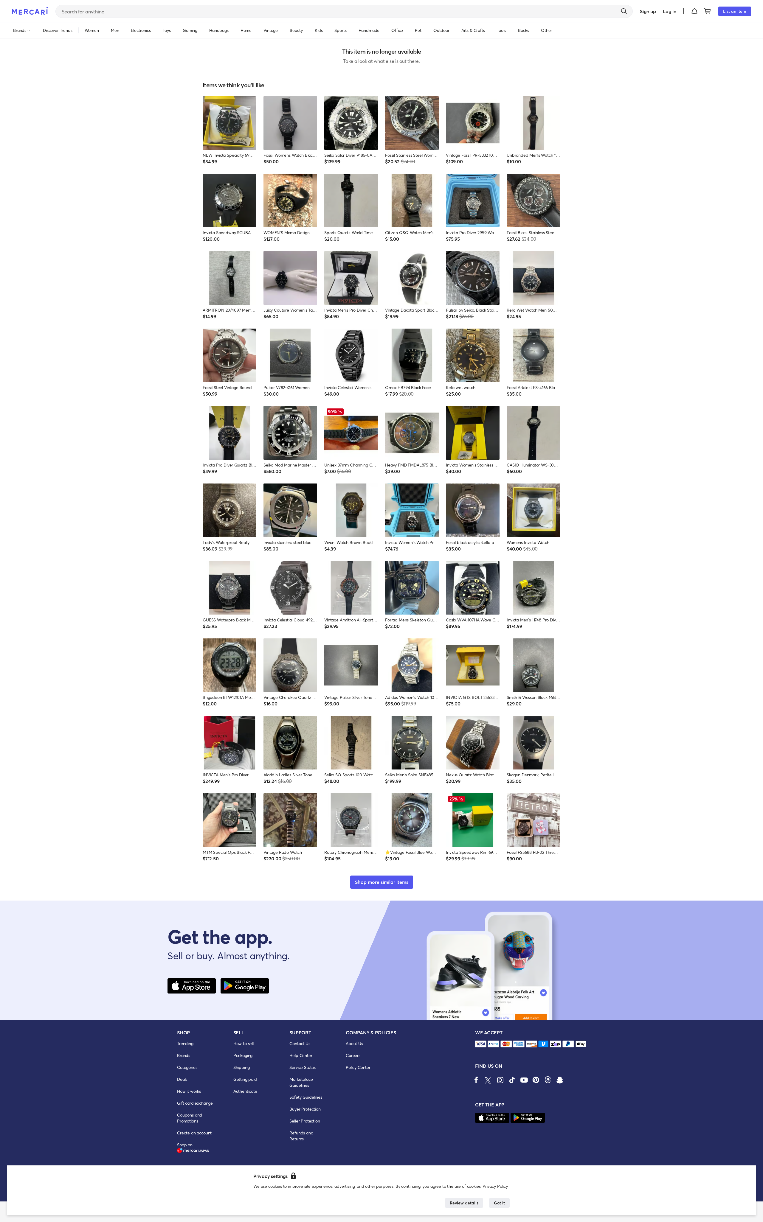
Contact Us (299, 1043)
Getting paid (245, 1079)
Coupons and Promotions (189, 1118)
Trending (185, 1043)
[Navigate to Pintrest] (536, 1080)
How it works (189, 1091)
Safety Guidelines (305, 1097)
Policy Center (358, 1067)
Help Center (300, 1055)
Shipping (241, 1067)
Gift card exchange (195, 1103)
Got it (499, 1203)
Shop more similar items (381, 882)
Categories (187, 1067)
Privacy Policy (495, 1186)
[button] (694, 11)
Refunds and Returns (301, 1136)
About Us (354, 1043)
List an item (734, 11)
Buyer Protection (304, 1109)
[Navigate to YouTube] (524, 1080)
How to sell (243, 1043)
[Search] (624, 11)
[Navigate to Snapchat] (560, 1080)
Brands (183, 1055)
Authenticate (245, 1091)
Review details (464, 1203)
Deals (182, 1079)
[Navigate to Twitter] (488, 1080)
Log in (669, 11)
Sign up (648, 11)
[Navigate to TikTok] (512, 1080)
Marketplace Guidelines (301, 1082)
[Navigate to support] (480, 1044)
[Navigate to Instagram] (500, 1080)
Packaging (243, 1055)
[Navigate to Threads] (548, 1080)
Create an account (194, 1133)
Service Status (302, 1067)
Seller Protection (304, 1121)
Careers (353, 1055)
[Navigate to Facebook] (476, 1080)
